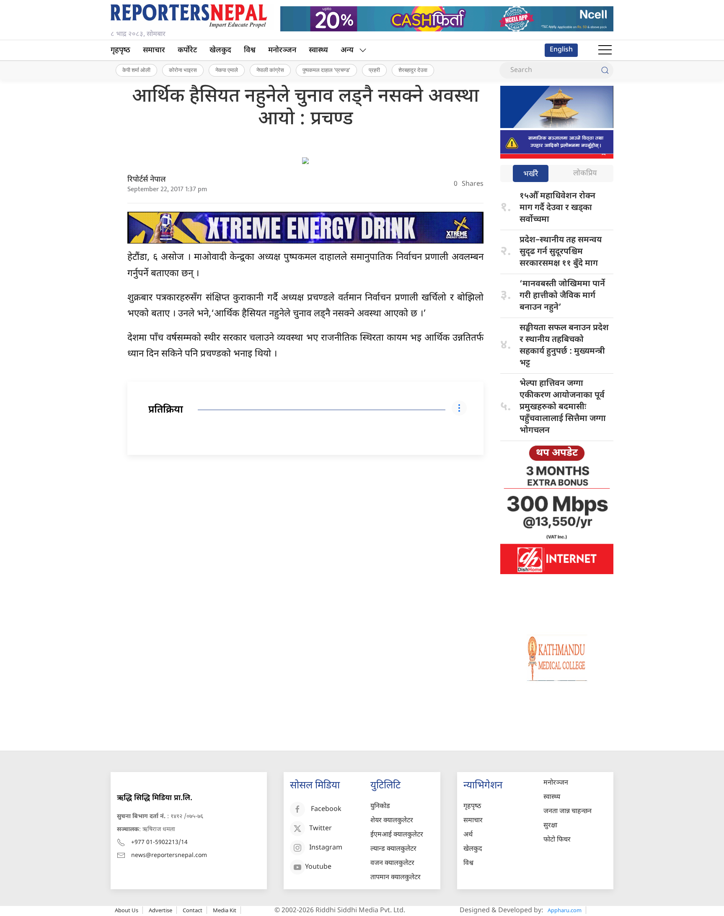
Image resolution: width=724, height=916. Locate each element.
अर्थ (468, 835)
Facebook (326, 809)
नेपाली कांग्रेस (270, 70)
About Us (126, 910)
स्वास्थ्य (318, 50)
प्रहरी (374, 70)
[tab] (530, 174)
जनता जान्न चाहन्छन (567, 811)
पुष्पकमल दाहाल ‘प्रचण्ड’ (326, 70)
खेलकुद (220, 50)
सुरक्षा (550, 825)
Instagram (325, 848)
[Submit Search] (605, 70)
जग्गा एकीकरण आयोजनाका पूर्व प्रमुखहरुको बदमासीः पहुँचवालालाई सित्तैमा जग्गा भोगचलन (563, 407)
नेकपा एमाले (226, 70)
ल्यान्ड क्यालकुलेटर (393, 849)
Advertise (160, 910)
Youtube (318, 867)
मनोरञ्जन (282, 50)
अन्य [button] (347, 50)
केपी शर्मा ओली (136, 70)
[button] (605, 50)
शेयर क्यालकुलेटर (391, 820)
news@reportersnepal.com (169, 856)
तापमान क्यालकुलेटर (395, 877)
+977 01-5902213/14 (159, 843)
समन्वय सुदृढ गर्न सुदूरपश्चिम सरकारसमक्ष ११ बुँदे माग (561, 252)
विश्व (250, 50)
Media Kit (224, 910)
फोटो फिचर (557, 840)
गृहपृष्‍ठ (120, 50)
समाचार (154, 50)
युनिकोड (380, 806)
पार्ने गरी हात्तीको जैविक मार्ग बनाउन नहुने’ (562, 296)
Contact (192, 910)
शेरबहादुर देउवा (412, 70)
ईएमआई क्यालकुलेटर (396, 835)
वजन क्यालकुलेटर (392, 863)
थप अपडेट (557, 453)
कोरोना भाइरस (183, 70)
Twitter (320, 828)
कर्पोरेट (187, 50)
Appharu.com (565, 910)
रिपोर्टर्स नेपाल (146, 180)
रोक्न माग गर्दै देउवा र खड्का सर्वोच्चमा (557, 208)
